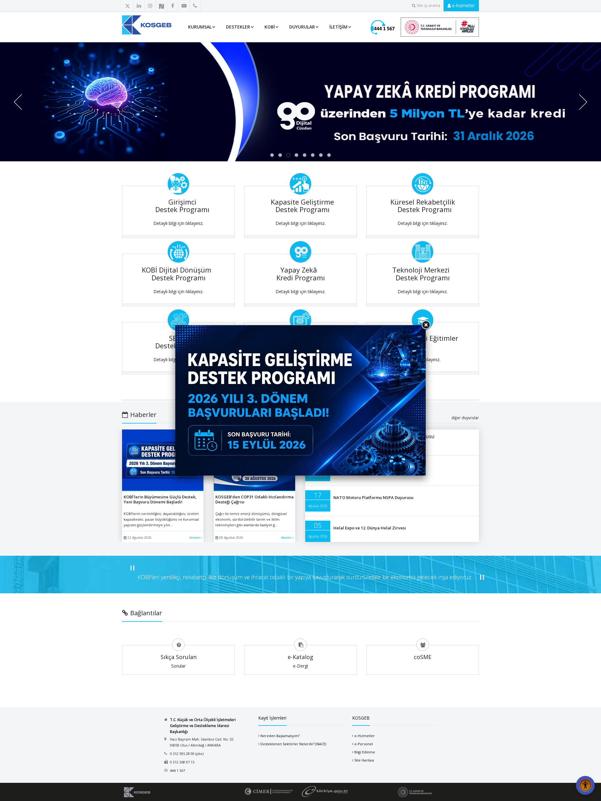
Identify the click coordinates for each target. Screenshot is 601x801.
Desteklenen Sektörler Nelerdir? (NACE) (293, 743)
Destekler (238, 27)
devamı (195, 537)
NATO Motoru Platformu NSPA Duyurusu (373, 497)
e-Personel (363, 743)
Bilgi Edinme (364, 752)
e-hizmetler (463, 5)
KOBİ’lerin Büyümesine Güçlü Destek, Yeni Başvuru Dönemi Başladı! (160, 499)
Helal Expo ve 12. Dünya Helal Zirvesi (369, 528)
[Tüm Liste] (208, 6)
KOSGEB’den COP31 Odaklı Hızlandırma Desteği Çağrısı (254, 499)
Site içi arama (428, 5)
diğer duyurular (465, 417)
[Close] (425, 325)
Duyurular (302, 27)
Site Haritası (364, 760)
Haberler (143, 414)
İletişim (338, 27)
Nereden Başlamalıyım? (280, 735)
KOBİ (270, 27)
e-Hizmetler (364, 735)
